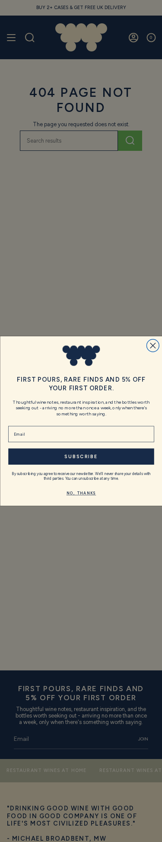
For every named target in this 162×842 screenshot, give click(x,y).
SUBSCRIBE (81, 456)
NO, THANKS (81, 493)
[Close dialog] (152, 345)
